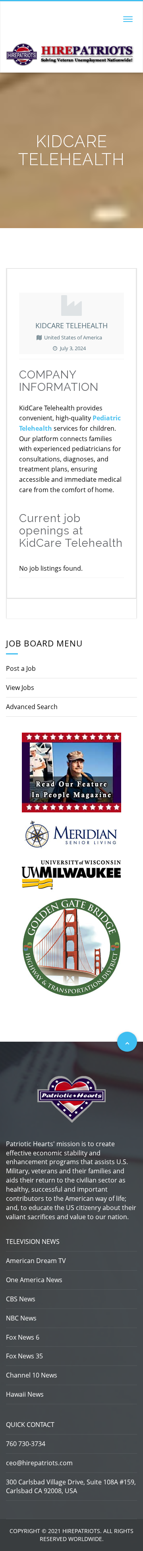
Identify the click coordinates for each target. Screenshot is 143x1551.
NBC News (21, 1318)
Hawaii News (25, 1394)
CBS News (20, 1299)
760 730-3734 (25, 1443)
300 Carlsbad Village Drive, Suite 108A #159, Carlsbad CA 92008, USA (71, 1487)
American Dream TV (36, 1260)
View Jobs (20, 687)
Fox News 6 (22, 1337)
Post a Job (21, 668)
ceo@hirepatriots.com (39, 1462)
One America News (34, 1279)
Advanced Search (32, 706)
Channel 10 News (31, 1375)
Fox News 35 (24, 1356)
